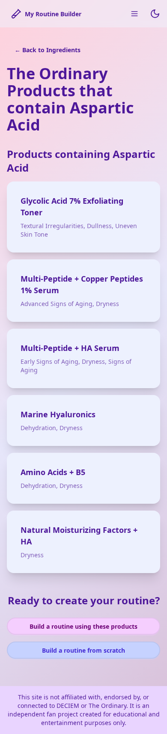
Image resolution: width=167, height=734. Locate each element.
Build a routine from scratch (83, 650)
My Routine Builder (53, 14)
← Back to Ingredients (48, 50)
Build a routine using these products (83, 626)
